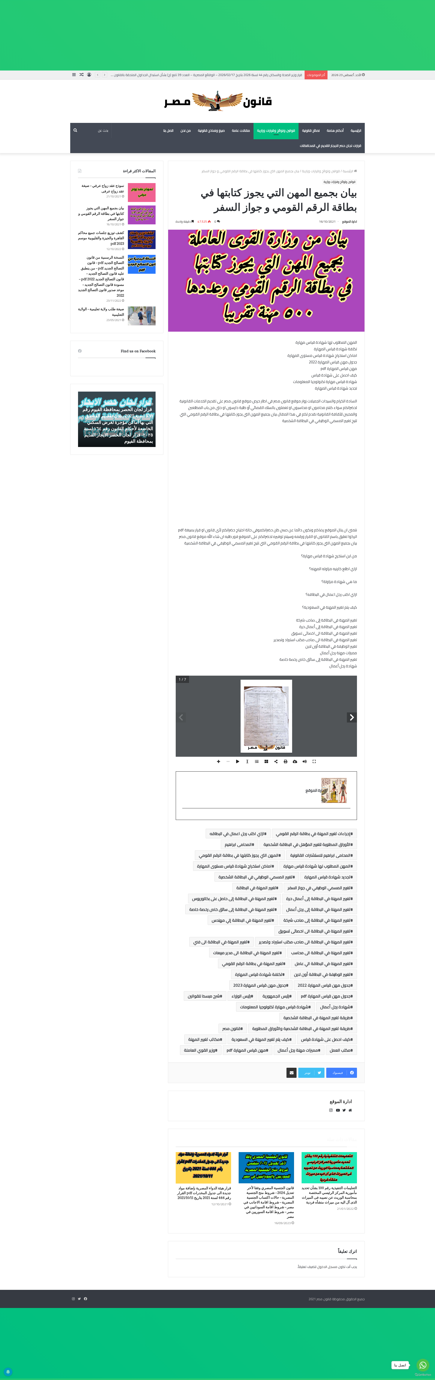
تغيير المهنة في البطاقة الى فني (220, 942)
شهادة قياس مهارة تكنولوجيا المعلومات (274, 1007)
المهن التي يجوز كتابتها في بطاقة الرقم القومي (238, 855)
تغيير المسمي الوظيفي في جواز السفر (319, 887)
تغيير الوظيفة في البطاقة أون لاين (322, 974)
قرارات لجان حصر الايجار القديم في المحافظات (330, 146)
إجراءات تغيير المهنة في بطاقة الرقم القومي (313, 833)
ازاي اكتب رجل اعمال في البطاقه (237, 833)
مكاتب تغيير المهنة (204, 1039)
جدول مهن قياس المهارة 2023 (259, 985)
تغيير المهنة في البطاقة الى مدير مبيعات (246, 952)
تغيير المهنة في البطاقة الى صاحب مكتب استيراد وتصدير (304, 942)
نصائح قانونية (311, 130)
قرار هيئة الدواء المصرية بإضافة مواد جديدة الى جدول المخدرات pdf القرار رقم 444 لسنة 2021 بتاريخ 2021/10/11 (204, 1193)
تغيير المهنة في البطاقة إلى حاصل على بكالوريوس (233, 898)
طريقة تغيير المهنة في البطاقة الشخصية (316, 1017)
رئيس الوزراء (241, 996)
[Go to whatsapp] (423, 1365)
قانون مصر (231, 1028)
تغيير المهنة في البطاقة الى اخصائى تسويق (314, 931)
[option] (117, 419)
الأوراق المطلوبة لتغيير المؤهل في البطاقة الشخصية (307, 844)
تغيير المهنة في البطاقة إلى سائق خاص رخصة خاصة (231, 909)
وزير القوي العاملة (199, 1050)
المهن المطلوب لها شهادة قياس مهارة (316, 866)
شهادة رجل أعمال (335, 1007)
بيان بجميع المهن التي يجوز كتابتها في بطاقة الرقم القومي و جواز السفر (101, 213)
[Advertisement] (284, 35)
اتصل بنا (168, 130)
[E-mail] (347, 816)
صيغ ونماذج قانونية (211, 130)
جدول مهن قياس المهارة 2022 (324, 985)
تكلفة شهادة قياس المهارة (258, 974)
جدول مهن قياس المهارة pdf (325, 996)
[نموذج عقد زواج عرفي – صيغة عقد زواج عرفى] (142, 192)
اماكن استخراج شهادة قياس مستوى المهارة (234, 866)
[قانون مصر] (217, 101)
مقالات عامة (241, 130)
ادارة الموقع (349, 221)
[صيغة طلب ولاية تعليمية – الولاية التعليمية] (142, 315)
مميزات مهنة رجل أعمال (298, 1050)
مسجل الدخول (327, 1267)
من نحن (185, 130)
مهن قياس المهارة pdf (246, 1050)
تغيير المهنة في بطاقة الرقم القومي (252, 963)
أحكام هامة (335, 130)
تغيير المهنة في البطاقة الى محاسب (320, 952)
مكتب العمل (340, 1050)
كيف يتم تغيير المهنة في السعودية (260, 1039)
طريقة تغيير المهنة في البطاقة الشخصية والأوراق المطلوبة (301, 1028)
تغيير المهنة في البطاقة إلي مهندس (242, 920)
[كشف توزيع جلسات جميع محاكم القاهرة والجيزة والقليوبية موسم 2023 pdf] (142, 239)
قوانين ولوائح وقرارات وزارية (276, 130)
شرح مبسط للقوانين (204, 996)
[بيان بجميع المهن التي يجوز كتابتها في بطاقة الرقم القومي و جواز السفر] (142, 214)
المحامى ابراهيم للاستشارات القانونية (320, 855)
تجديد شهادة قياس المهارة (327, 877)
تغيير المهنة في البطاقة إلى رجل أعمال (318, 909)
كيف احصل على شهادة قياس (325, 1039)
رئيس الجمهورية (276, 996)
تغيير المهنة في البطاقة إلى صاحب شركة (316, 920)
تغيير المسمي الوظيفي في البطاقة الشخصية (256, 877)
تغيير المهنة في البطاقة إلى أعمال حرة (318, 898)
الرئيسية (356, 130)
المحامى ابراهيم (238, 844)
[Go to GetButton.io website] (423, 1374)
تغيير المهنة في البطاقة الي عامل (322, 963)
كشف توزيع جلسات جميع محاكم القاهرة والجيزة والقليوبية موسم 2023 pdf (101, 238)
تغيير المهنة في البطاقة (256, 887)
